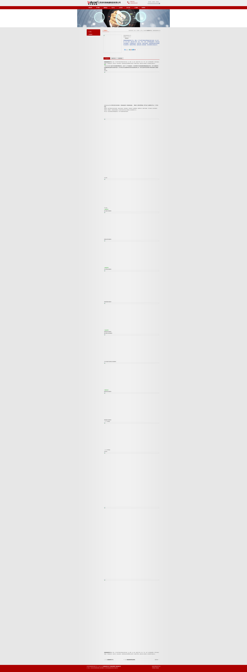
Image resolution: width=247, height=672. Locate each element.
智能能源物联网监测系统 (131, 659)
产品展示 (138, 30)
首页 (135, 30)
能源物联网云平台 (110, 659)
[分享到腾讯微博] (132, 49)
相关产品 (113, 58)
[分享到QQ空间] (129, 49)
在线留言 (153, 1)
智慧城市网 (154, 666)
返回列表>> (157, 659)
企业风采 (121, 7)
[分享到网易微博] (135, 49)
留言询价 (120, 58)
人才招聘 (136, 7)
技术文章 (128, 7)
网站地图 (157, 667)
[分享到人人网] (133, 49)
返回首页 (149, 1)
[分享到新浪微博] (130, 49)
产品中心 (113, 7)
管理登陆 (153, 667)
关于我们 (98, 7)
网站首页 (90, 7)
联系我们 (157, 1)
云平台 (141, 30)
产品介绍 (107, 58)
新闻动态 (105, 7)
